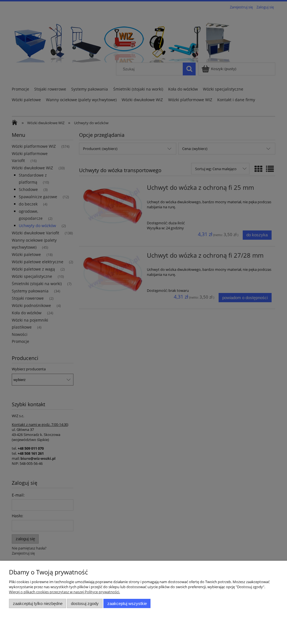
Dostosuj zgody (85, 603)
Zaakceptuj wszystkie (127, 603)
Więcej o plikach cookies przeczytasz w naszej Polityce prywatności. (64, 591)
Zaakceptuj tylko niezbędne (38, 603)
